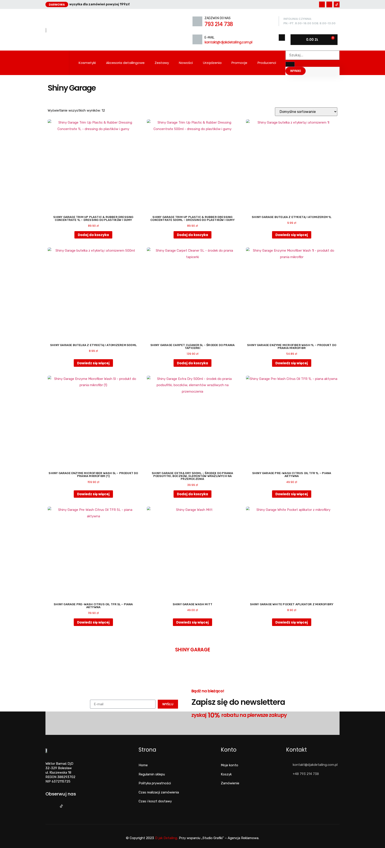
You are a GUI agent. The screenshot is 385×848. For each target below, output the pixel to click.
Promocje (239, 62)
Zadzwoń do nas (218, 18)
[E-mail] (197, 39)
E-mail (209, 37)
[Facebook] (322, 4)
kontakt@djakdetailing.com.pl (228, 42)
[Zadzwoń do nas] (197, 21)
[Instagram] (329, 4)
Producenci (267, 62)
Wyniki (295, 71)
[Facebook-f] (46, 806)
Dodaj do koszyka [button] (93, 234)
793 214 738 (219, 24)
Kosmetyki (87, 62)
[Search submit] (290, 64)
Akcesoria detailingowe (125, 62)
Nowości (186, 62)
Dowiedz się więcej (291, 234)
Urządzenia (212, 62)
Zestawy (162, 62)
